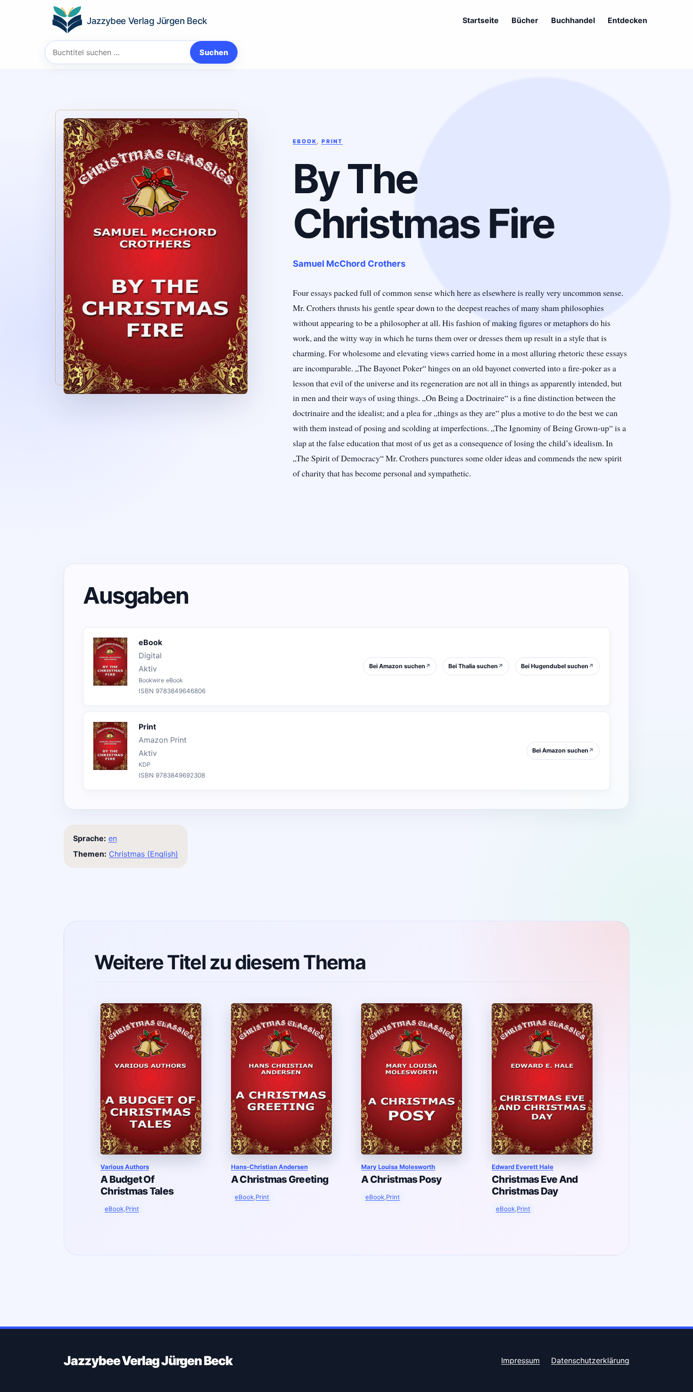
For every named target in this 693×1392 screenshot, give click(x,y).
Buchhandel (573, 20)
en (112, 838)
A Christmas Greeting (279, 1179)
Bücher (525, 20)
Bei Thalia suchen (475, 666)
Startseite (480, 20)
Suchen (213, 52)
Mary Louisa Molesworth (398, 1167)
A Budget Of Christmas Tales (136, 1185)
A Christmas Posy (401, 1179)
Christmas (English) (143, 854)
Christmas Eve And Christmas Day (535, 1185)
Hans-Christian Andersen (269, 1167)
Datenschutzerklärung (590, 1360)
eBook (305, 141)
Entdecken (627, 20)
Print (332, 141)
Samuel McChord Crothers (349, 263)
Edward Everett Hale (522, 1167)
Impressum (520, 1360)
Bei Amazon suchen (400, 666)
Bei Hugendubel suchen (557, 666)
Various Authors (124, 1167)
